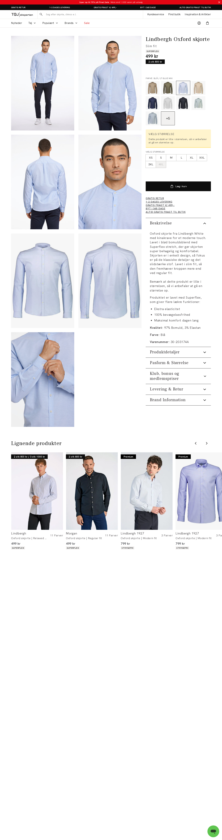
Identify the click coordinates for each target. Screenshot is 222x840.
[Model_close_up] (110, 182)
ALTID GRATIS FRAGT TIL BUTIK (195, 7)
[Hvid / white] (168, 103)
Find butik (174, 14)
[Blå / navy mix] (153, 103)
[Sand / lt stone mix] (198, 88)
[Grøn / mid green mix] (198, 103)
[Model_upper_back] (42, 182)
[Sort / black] (183, 103)
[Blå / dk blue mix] (153, 118)
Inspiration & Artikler (198, 14)
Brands (69, 23)
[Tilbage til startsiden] (22, 14)
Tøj (30, 23)
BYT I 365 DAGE (148, 7)
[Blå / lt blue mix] (183, 88)
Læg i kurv (181, 186)
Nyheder (16, 23)
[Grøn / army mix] (168, 88)
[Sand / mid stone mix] (153, 88)
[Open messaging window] (213, 831)
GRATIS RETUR (18, 7)
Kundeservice (155, 14)
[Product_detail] (42, 379)
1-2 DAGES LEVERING (59, 7)
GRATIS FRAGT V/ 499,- (105, 7)
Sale (87, 23)
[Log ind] (199, 23)
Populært (48, 23)
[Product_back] (110, 280)
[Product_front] (42, 280)
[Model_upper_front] (110, 83)
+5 (168, 118)
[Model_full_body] (42, 83)
